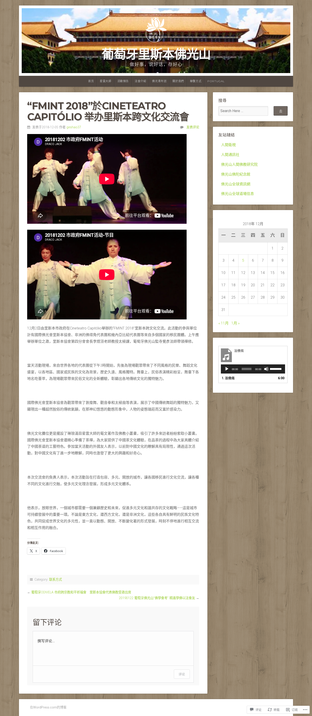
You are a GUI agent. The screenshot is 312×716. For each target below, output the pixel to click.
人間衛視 (228, 145)
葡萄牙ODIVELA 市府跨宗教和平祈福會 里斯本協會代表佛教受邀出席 (81, 592)
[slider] (276, 368)
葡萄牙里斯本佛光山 (156, 54)
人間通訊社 (230, 155)
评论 (182, 674)
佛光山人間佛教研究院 (239, 164)
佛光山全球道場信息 (237, 194)
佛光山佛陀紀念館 (235, 174)
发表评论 (192, 127)
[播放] (227, 369)
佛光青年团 (159, 81)
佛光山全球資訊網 (235, 184)
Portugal (216, 81)
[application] (253, 369)
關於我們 (178, 81)
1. (228, 378)
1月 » (235, 323)
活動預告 (123, 81)
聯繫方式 (195, 81)
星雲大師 (105, 81)
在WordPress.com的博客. (48, 707)
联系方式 (55, 580)
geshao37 (73, 127)
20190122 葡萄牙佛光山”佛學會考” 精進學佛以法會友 (157, 598)
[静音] (266, 369)
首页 (91, 81)
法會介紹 (140, 81)
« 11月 (223, 323)
